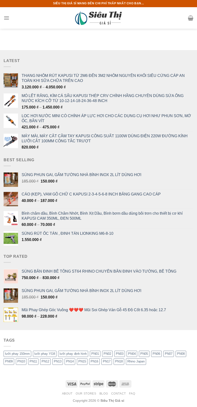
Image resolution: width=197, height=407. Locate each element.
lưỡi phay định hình (73, 353)
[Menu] (6, 18)
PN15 (82, 361)
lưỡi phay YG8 (44, 353)
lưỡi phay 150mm (17, 353)
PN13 (58, 361)
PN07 (168, 353)
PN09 (9, 361)
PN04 (132, 353)
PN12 (45, 361)
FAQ (132, 393)
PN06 (156, 353)
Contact (118, 393)
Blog (103, 393)
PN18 (119, 361)
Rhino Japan (136, 361)
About (67, 393)
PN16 (94, 361)
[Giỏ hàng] (190, 18)
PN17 (107, 361)
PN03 (119, 353)
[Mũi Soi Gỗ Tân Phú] (98, 18)
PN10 (21, 361)
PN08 (181, 353)
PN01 (95, 353)
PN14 (70, 361)
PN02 (107, 353)
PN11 (33, 361)
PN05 (144, 353)
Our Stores (86, 393)
